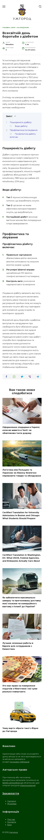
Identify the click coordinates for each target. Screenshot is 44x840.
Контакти (11, 822)
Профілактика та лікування (24, 130)
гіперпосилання (27, 785)
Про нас (11, 819)
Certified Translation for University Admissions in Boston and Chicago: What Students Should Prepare (21, 515)
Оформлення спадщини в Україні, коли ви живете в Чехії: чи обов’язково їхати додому (21, 430)
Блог (13, 27)
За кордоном (23, 27)
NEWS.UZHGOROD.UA (12, 783)
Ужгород (11, 801)
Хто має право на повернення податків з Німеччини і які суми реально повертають (19, 688)
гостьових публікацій (19, 762)
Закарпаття (10, 793)
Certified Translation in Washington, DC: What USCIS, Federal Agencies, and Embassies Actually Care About (21, 558)
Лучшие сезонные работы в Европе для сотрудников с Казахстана (17, 646)
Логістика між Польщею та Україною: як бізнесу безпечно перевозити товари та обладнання (21, 473)
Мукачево (11, 804)
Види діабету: (21, 126)
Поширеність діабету (21, 122)
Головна (6, 27)
